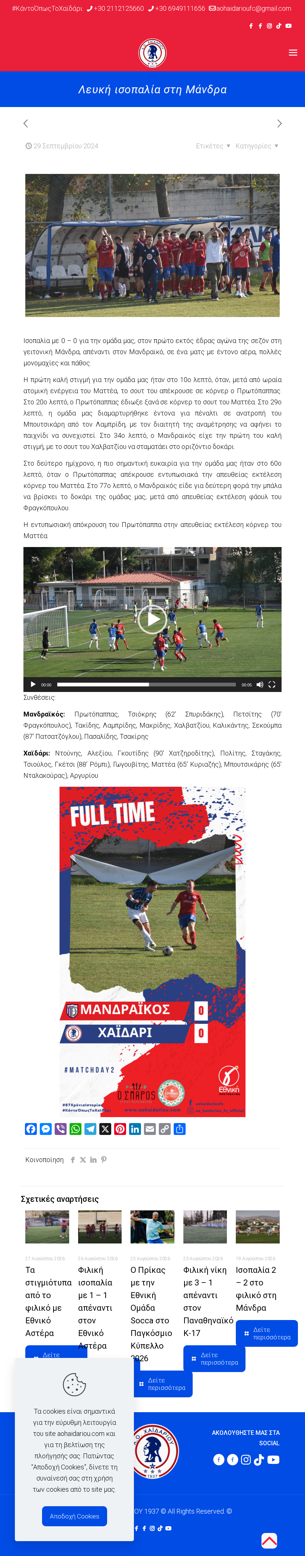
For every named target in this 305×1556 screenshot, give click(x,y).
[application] (152, 619)
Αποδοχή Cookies (74, 1516)
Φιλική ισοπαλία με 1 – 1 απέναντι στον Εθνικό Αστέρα (95, 1307)
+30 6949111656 (180, 8)
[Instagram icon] (269, 26)
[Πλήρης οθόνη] (272, 684)
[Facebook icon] (251, 26)
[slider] (146, 684)
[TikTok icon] (279, 26)
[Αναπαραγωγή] (33, 684)
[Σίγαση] (260, 684)
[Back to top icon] (269, 1541)
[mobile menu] (293, 52)
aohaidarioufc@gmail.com (253, 8)
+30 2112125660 (119, 8)
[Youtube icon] (288, 26)
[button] (152, 619)
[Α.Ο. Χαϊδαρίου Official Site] (152, 52)
